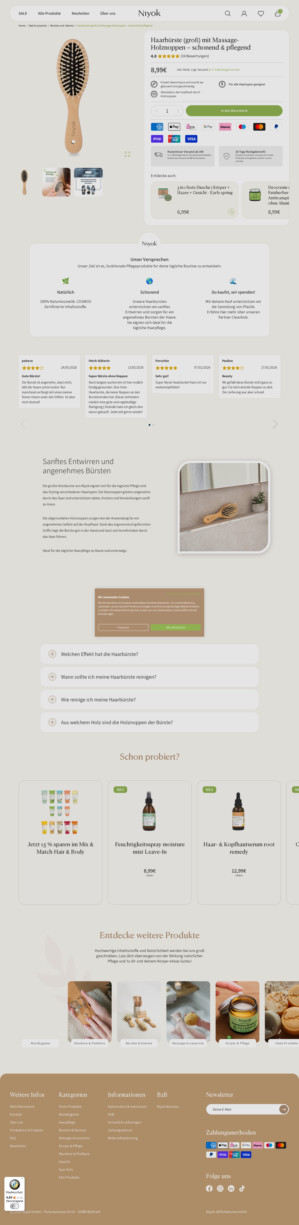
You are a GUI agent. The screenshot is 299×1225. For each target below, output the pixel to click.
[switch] (14, 1206)
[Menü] (22, 1179)
